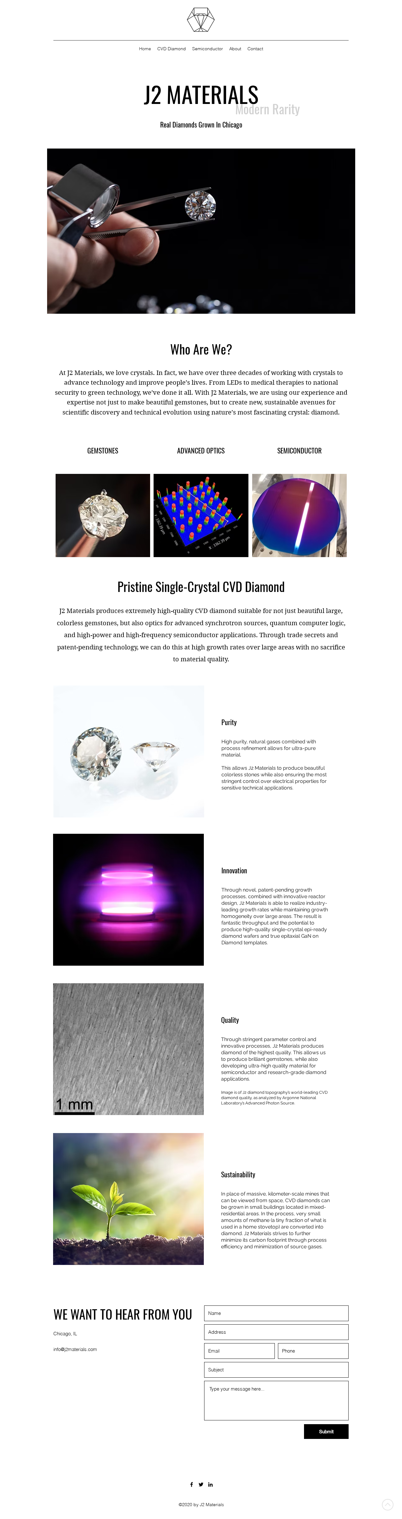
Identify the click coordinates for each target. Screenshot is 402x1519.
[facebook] (191, 1484)
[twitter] (201, 1484)
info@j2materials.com (75, 1349)
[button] (177, 231)
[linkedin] (210, 1484)
